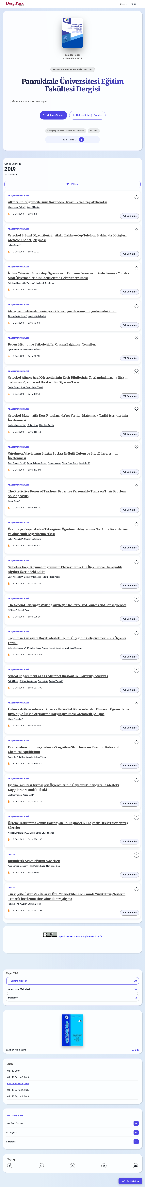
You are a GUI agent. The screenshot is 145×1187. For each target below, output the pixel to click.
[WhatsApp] (41, 1165)
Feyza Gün (43, 681)
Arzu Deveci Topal (16, 463)
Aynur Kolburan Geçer (37, 463)
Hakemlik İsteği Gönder (89, 115)
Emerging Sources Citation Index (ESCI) (65, 131)
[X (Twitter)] (72, 1165)
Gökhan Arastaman (28, 681)
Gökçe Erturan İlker (31, 349)
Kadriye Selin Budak (37, 316)
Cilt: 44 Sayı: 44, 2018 (18, 1090)
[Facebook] (9, 1165)
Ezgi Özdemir (76, 648)
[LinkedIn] (103, 1165)
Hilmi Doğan (34, 866)
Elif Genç (12, 610)
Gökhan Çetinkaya (32, 539)
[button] (72, 981)
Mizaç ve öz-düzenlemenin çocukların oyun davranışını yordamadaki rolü (62, 311)
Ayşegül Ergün (33, 207)
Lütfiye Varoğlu (26, 757)
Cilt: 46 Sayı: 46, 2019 (18, 1077)
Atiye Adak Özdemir (17, 316)
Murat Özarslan (15, 719)
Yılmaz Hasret (48, 648)
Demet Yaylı (23, 610)
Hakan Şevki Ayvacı (17, 904)
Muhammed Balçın (16, 207)
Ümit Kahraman (15, 795)
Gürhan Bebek (34, 904)
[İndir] (136, 1123)
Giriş (133, 4)
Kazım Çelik (28, 795)
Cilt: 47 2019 (13, 1071)
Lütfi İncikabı (32, 425)
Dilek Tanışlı (37, 387)
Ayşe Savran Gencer (17, 866)
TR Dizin (94, 131)
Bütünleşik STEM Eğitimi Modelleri (34, 861)
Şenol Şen (12, 757)
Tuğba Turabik (55, 681)
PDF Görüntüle (129, 216)
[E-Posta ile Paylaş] (135, 1165)
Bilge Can (55, 866)
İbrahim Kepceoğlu (16, 425)
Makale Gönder (55, 115)
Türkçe (121, 4)
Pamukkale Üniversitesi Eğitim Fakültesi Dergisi (73, 85)
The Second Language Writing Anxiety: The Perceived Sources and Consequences (67, 605)
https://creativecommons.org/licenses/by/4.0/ (80, 936)
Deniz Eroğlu (13, 387)
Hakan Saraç (14, 245)
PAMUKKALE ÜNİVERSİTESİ (77, 69)
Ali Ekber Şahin (34, 833)
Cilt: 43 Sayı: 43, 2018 (18, 1096)
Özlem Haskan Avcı (16, 648)
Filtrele (75, 184)
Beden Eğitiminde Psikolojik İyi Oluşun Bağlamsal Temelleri (52, 344)
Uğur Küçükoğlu (46, 425)
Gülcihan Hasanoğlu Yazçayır (21, 283)
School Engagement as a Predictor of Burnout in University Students (58, 676)
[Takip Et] (81, 139)
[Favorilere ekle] (136, 196)
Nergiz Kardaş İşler (16, 833)
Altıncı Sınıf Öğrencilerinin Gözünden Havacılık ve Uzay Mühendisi (57, 202)
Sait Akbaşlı (13, 681)
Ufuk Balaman (48, 833)
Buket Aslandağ (15, 539)
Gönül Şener (13, 501)
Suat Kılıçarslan (15, 577)
